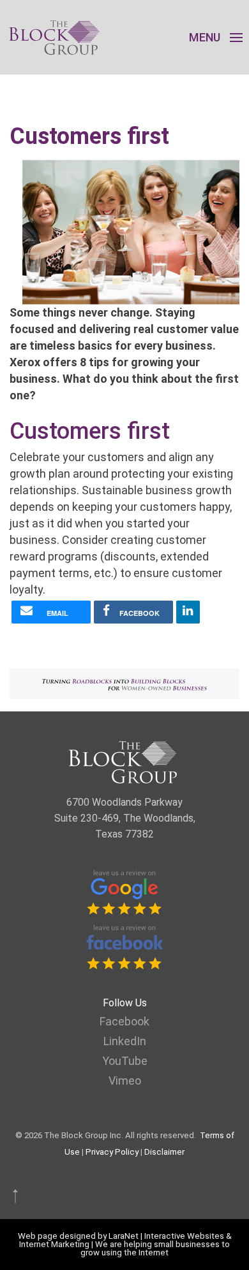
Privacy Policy (112, 1152)
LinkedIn (124, 1041)
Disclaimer (164, 1152)
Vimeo (125, 1080)
